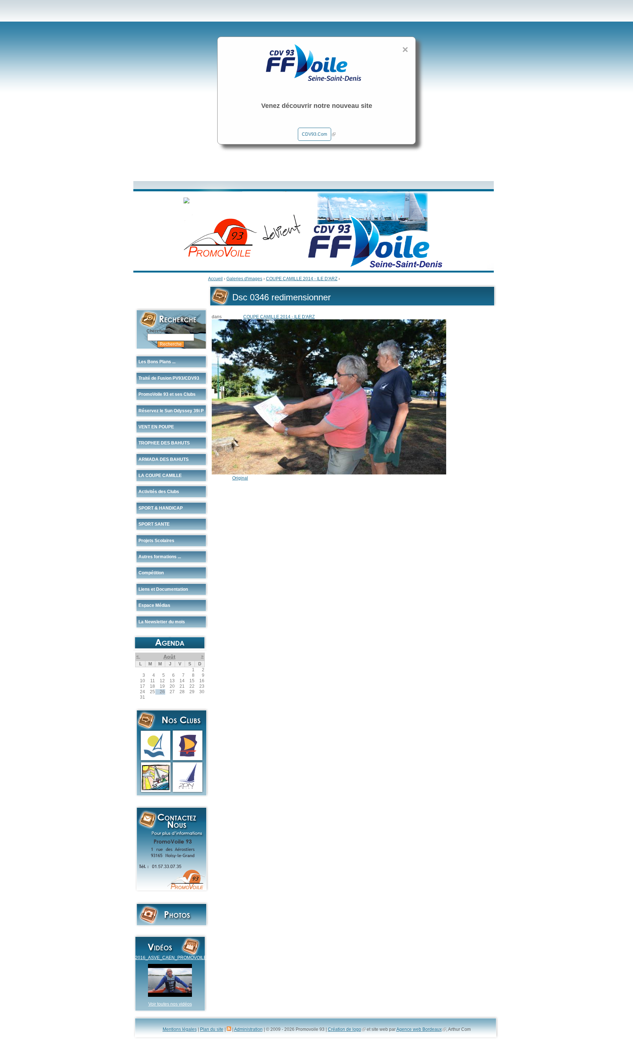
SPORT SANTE (154, 524)
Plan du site (211, 1029)
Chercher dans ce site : (171, 331)
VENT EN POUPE (156, 426)
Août (169, 657)
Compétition (151, 572)
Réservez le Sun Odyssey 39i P (171, 410)
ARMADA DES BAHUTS (163, 459)
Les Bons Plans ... (156, 361)
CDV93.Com (314, 134)
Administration (248, 1029)
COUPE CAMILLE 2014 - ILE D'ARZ (301, 278)
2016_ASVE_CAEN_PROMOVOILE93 (173, 957)
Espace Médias (154, 605)
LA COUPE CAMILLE (160, 475)
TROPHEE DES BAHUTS (164, 443)
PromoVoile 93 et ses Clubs (167, 394)
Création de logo (344, 1029)
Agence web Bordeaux (419, 1029)
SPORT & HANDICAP (160, 508)
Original (240, 478)
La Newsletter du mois (161, 621)
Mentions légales (180, 1029)
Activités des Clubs (158, 491)
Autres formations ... (159, 556)
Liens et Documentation (163, 589)
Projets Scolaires (156, 540)
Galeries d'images (244, 278)
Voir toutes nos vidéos (170, 1004)
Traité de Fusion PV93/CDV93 (168, 378)
